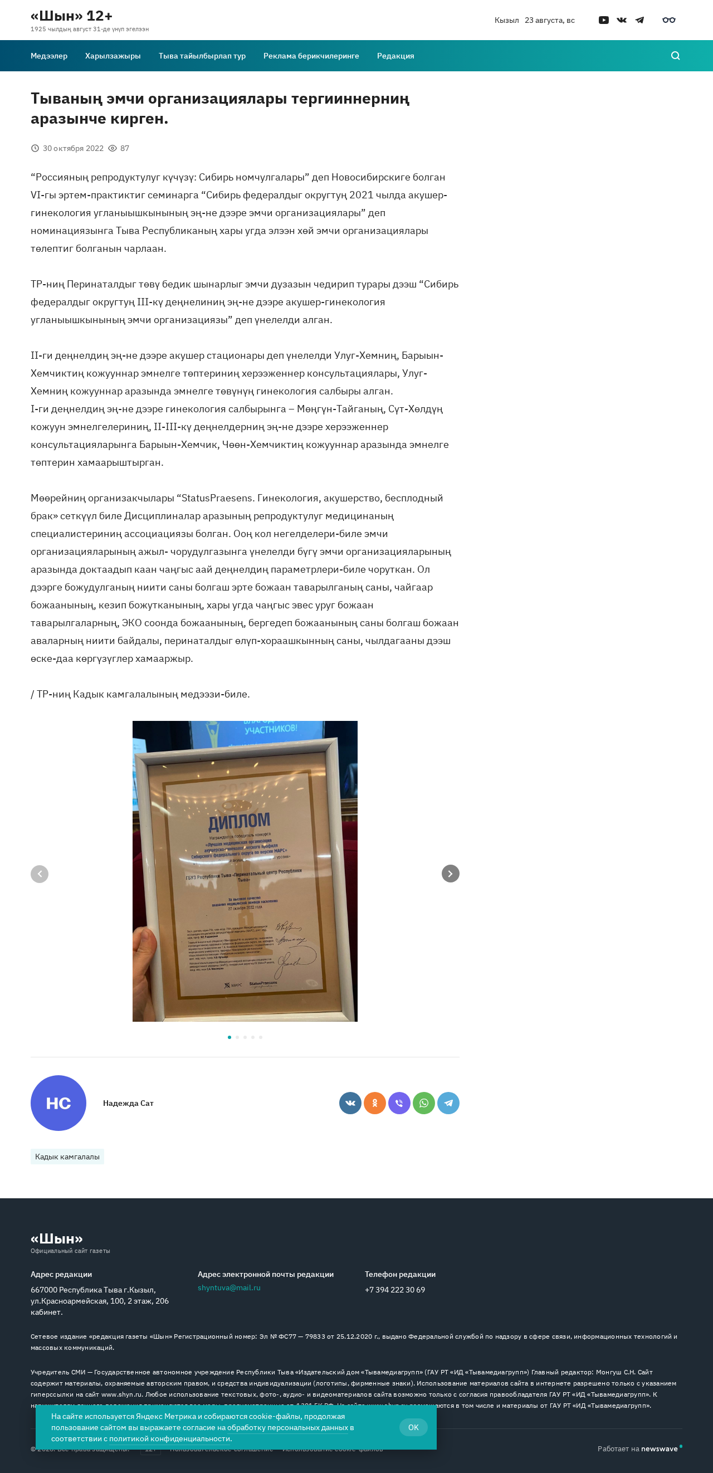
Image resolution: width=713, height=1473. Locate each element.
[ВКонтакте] (350, 1103)
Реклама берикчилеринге (311, 56)
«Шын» (57, 1238)
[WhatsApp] (424, 1103)
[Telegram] (448, 1103)
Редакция (395, 56)
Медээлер (49, 56)
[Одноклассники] (375, 1103)
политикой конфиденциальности (169, 1438)
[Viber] (399, 1103)
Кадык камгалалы (67, 1157)
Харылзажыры (113, 56)
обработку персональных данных (287, 1427)
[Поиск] (675, 55)
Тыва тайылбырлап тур (202, 56)
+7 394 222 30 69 (395, 1290)
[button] (229, 1037)
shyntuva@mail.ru (229, 1287)
